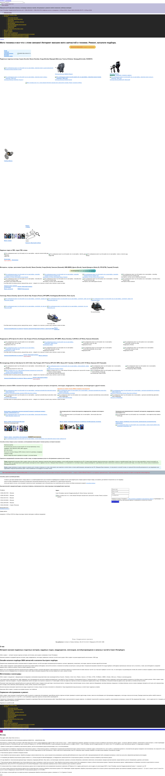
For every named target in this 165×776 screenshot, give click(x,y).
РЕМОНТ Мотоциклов (23, 288)
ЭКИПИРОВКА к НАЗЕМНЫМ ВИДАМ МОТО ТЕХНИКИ (16, 36)
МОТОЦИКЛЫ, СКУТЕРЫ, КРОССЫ (16, 21)
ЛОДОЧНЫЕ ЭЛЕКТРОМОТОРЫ (15, 19)
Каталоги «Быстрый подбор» (33, 242)
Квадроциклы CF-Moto (9, 350)
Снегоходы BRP (8, 307)
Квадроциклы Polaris (48, 344)
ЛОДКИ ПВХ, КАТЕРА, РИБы (10, 15)
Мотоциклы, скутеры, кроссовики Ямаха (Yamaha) (55, 277)
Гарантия (6, 52)
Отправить (115, 501)
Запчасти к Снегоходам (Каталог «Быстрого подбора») (123, 393)
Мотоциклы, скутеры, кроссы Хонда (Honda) (93, 277)
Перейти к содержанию (5, 0)
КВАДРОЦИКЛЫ (11, 23)
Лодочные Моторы (114, 73)
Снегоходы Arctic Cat (52, 300)
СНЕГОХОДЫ (11, 20)
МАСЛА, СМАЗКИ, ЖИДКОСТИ (11, 32)
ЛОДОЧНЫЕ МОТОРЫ (13, 17)
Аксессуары (7, 259)
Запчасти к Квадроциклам (10, 397)
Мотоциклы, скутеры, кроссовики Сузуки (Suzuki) (16, 277)
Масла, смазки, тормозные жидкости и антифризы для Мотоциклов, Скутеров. (80, 421)
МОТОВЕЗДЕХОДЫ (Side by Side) (15, 28)
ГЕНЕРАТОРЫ (11, 27)
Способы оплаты (8, 53)
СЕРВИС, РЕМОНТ (8, 31)
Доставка (6, 54)
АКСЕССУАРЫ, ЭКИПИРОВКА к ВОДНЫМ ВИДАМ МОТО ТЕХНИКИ (19, 34)
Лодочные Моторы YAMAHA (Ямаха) (64, 74)
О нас (5, 50)
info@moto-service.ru (4, 508)
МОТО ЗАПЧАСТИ (8, 30)
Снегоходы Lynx (51, 307)
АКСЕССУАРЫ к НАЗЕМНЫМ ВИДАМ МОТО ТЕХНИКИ (16, 35)
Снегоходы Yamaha (8, 300)
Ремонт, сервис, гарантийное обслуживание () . (23, 437)
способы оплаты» (91, 483)
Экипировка (15, 259)
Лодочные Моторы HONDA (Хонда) (63, 79)
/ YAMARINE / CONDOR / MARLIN (120, 75)
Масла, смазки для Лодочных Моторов (14, 421)
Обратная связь (8, 12)
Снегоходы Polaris (95, 300)
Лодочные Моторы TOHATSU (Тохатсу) (13, 79)
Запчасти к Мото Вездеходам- (64, 397)
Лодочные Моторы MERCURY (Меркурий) (120, 79)
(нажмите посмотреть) (82, 47)
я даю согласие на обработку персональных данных (140, 498)
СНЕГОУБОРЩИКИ (12, 26)
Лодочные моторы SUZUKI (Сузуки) (13, 69)
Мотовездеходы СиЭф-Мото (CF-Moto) (13, 373)
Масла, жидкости (8, 288)
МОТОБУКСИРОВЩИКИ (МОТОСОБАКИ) (17, 24)
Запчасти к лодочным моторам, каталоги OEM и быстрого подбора (20, 393)
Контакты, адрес (8, 56)
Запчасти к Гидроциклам (116, 397)
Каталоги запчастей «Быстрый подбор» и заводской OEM (39, 328)
